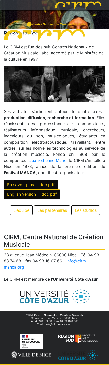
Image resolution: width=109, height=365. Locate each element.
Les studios (86, 210)
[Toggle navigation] (7, 5)
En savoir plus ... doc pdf (31, 184)
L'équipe (21, 210)
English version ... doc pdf (32, 194)
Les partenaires (52, 210)
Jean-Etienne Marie (48, 160)
